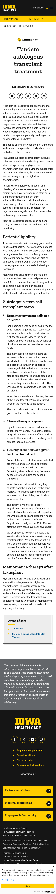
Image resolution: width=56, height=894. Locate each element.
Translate (37, 7)
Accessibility (29, 835)
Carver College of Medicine (15, 856)
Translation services (12, 840)
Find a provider (25, 760)
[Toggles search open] (48, 7)
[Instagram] (41, 739)
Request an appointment (30, 750)
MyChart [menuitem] (34, 19)
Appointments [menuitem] (10, 18)
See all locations (26, 755)
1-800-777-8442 (28, 774)
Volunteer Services (11, 848)
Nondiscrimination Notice (15, 828)
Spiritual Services (41, 844)
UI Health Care (19, 853)
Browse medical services (30, 765)
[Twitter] (23, 739)
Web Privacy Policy (12, 835)
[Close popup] (53, 867)
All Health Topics (30, 39)
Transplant (17, 628)
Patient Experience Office (35, 840)
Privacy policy (8, 879)
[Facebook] (14, 739)
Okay (27, 886)
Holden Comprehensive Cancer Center (21, 860)
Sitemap (7, 853)
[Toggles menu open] (51, 7)
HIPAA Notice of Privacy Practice (18, 832)
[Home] (11, 8)
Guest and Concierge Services (17, 844)
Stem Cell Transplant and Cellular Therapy (28, 636)
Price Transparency (31, 848)
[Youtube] (32, 739)
